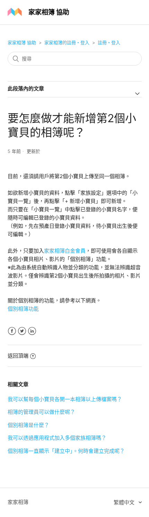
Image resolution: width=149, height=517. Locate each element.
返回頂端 (18, 355)
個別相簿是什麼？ (28, 425)
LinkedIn (32, 331)
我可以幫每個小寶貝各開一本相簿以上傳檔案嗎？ (65, 399)
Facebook (12, 331)
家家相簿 (18, 502)
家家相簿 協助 (22, 42)
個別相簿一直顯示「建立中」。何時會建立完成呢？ (66, 451)
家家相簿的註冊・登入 (66, 42)
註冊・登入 (109, 42)
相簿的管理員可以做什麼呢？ (41, 412)
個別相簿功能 (23, 308)
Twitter (22, 331)
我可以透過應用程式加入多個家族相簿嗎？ (57, 438)
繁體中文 (125, 502)
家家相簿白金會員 (65, 250)
